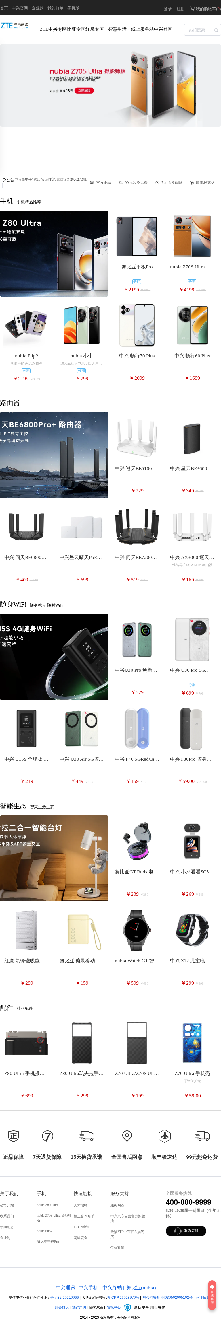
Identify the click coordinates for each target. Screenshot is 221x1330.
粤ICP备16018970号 (123, 1298)
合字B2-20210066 (64, 1298)
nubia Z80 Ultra (47, 1205)
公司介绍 (7, 1205)
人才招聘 (80, 1205)
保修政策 (117, 1248)
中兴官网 (20, 8)
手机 (41, 1193)
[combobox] (202, 29)
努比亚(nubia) (141, 1287)
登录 (168, 9)
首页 (4, 8)
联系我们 (7, 1216)
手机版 (73, 8)
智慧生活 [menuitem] (117, 29)
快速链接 (83, 1193)
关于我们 (9, 1193)
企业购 (38, 8)
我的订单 (55, 8)
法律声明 (79, 1307)
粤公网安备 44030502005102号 (168, 1298)
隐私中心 (114, 1307)
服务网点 (117, 1205)
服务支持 (119, 1193)
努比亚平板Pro (48, 1242)
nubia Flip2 (44, 1231)
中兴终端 (112, 1287)
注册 (181, 9)
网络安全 (80, 1238)
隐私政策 (96, 1307)
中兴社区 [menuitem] (163, 29)
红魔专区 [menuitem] (94, 29)
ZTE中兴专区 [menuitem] (50, 29)
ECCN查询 (82, 1227)
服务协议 (62, 1307)
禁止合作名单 (84, 1216)
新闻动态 (7, 1227)
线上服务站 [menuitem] (141, 29)
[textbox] (202, 30)
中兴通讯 (65, 1287)
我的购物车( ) (208, 9)
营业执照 (203, 1298)
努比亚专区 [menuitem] (72, 29)
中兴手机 (88, 1287)
